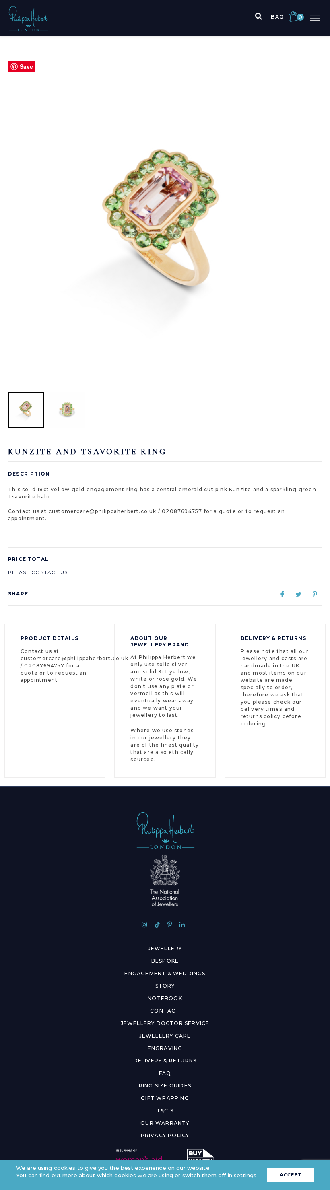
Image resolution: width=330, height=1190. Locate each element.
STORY (165, 986)
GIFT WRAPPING (165, 1098)
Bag (285, 17)
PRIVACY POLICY (165, 1135)
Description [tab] (29, 474)
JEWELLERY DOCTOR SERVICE (165, 1023)
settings (245, 1175)
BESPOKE (165, 961)
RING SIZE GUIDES (165, 1086)
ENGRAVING (165, 1048)
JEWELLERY (165, 948)
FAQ (165, 1073)
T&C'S (165, 1111)
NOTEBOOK (165, 998)
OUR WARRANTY (164, 1123)
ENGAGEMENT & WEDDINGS (164, 973)
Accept (290, 1174)
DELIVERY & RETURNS (165, 1061)
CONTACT (164, 1011)
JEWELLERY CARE (165, 1036)
